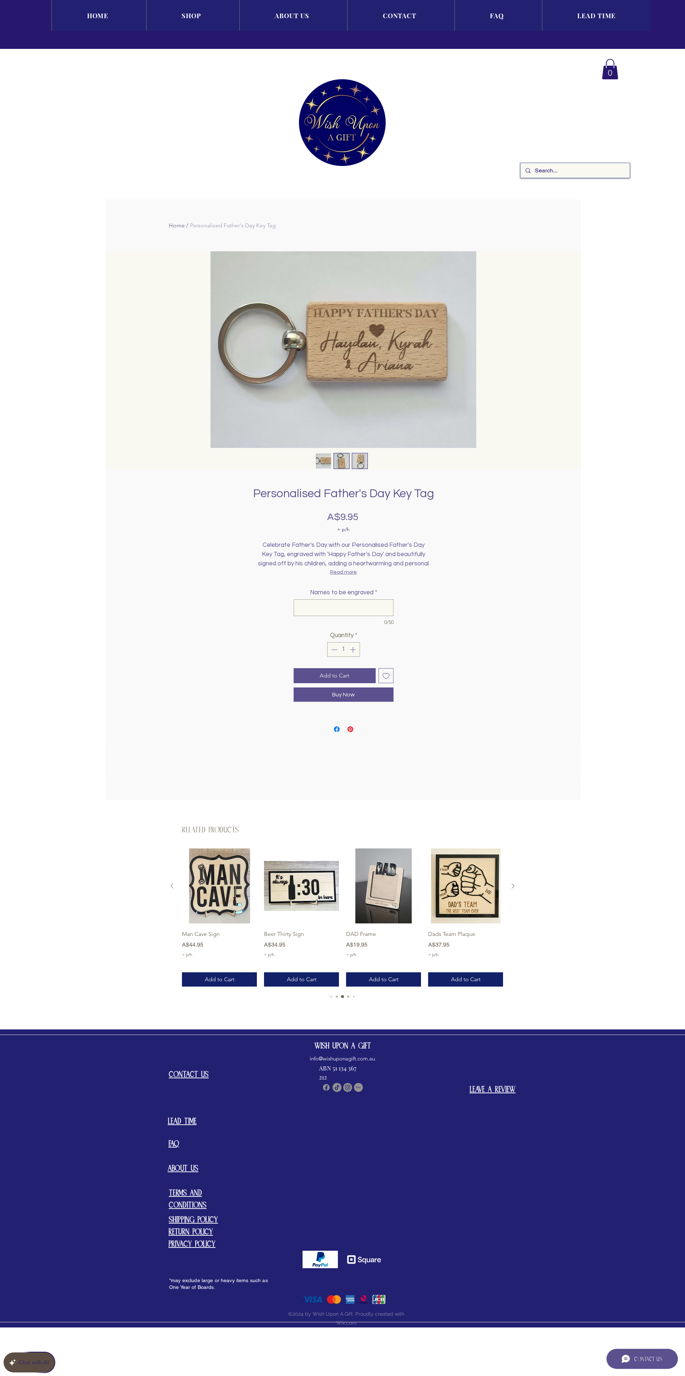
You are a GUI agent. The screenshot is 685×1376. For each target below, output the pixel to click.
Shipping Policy (193, 1219)
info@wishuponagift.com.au (342, 1058)
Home (177, 225)
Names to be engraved (343, 592)
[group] (342, 917)
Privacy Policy (191, 1243)
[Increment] (353, 649)
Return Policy (190, 1231)
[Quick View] (219, 885)
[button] (610, 69)
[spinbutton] (343, 649)
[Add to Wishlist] (386, 675)
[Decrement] (333, 649)
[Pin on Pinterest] (350, 729)
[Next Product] (513, 886)
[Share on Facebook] (337, 729)
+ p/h (343, 529)
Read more (343, 572)
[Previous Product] (172, 886)
